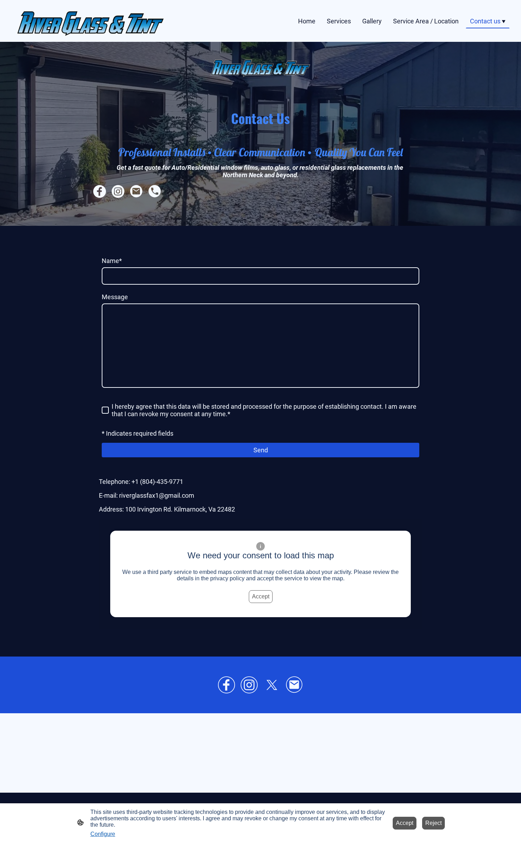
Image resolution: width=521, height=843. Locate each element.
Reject (433, 823)
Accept (260, 596)
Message (115, 297)
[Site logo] (91, 21)
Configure (102, 834)
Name (112, 260)
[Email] (294, 684)
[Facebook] (226, 684)
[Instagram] (249, 684)
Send (260, 450)
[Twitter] (271, 684)
